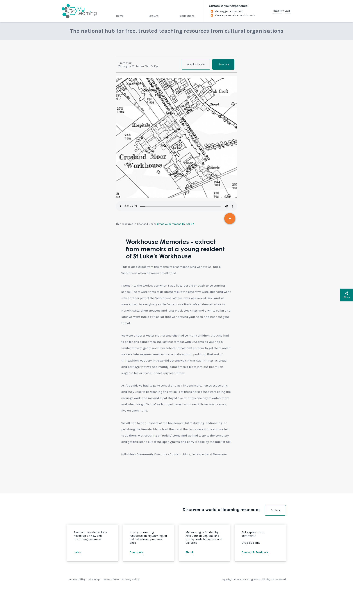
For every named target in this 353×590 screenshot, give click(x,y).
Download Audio (196, 64)
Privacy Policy (131, 579)
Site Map (94, 579)
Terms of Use (111, 579)
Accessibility (77, 579)
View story (223, 64)
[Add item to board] (229, 218)
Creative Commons (175, 224)
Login (287, 10)
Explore (153, 15)
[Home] (76, 11)
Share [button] (347, 297)
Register (277, 10)
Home (120, 15)
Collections (187, 15)
